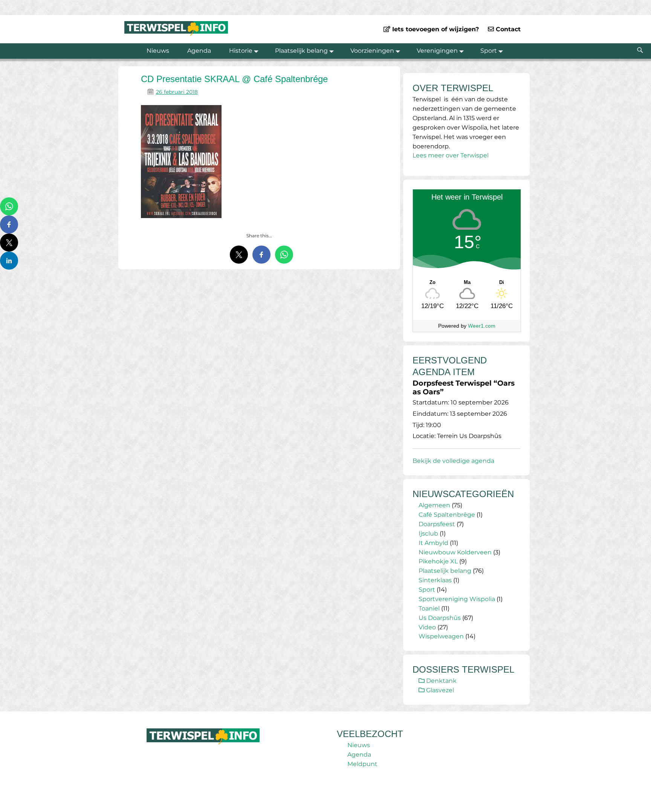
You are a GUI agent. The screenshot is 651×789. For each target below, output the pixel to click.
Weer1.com (481, 326)
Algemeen (434, 505)
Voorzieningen (372, 50)
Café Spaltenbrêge (447, 514)
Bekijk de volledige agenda (453, 460)
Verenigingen (437, 50)
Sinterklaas (435, 580)
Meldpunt (362, 764)
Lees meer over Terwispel (451, 155)
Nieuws (158, 50)
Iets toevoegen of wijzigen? (434, 29)
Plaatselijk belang (301, 50)
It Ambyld (433, 542)
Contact (507, 29)
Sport (488, 50)
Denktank (441, 680)
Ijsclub (428, 533)
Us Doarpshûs (440, 617)
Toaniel (429, 608)
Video (427, 627)
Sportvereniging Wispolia (457, 599)
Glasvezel (439, 690)
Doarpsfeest (437, 524)
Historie (240, 50)
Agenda (199, 50)
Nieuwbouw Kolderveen (455, 552)
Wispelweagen (441, 636)
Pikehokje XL (438, 561)
